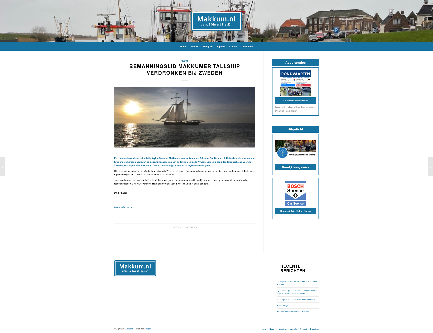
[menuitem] (183, 46)
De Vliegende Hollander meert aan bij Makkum (296, 299)
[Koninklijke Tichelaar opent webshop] (430, 166)
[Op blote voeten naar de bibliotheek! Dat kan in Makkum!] (2, 166)
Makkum (129, 328)
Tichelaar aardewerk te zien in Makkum (293, 311)
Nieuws (185, 60)
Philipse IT (149, 328)
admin (194, 227)
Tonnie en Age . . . (284, 305)
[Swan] (184, 117)
